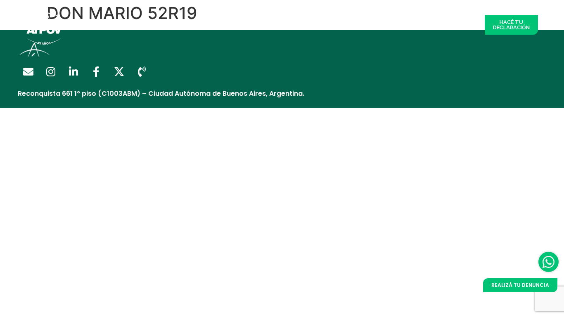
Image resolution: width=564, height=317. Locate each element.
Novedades (423, 24)
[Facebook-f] (96, 72)
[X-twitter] (119, 72)
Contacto (461, 24)
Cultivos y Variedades (368, 24)
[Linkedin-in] (73, 72)
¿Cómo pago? (309, 24)
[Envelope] (28, 72)
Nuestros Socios (259, 24)
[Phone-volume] (141, 72)
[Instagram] (50, 72)
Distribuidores (209, 24)
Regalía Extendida (155, 24)
